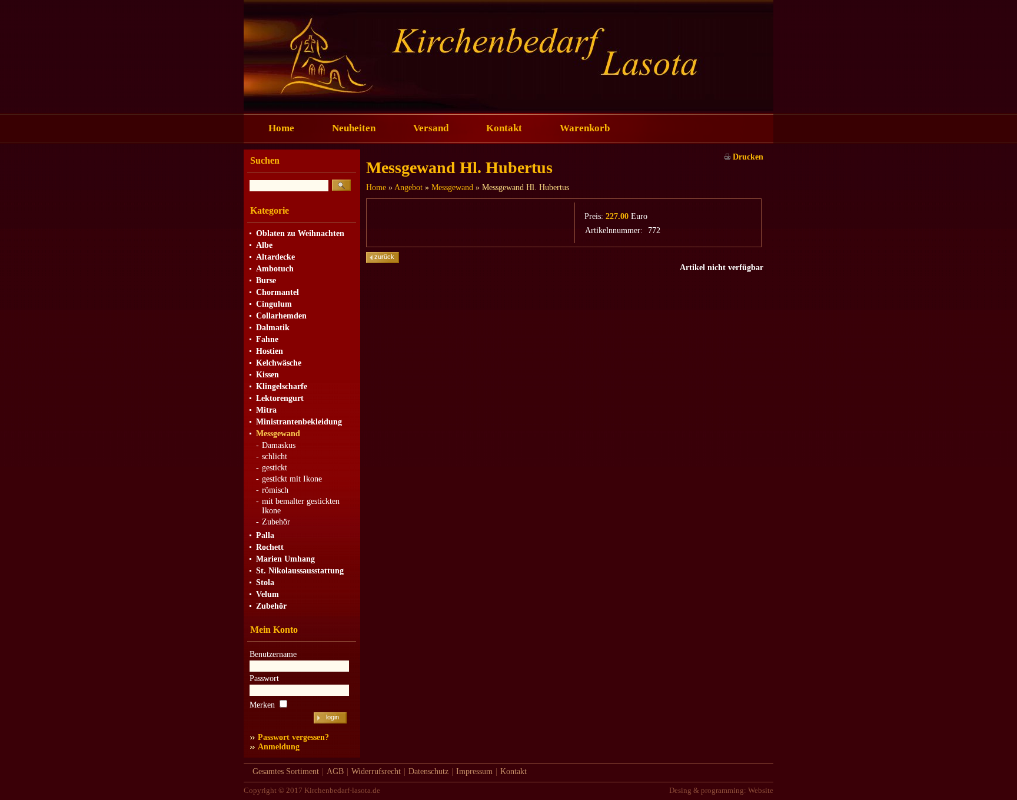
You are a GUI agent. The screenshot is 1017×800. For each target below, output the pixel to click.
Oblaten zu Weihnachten (300, 233)
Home (281, 128)
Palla (265, 535)
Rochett (270, 547)
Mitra (266, 410)
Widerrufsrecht (376, 771)
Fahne (267, 339)
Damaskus (278, 445)
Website (760, 790)
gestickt (274, 467)
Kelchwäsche (278, 362)
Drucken (746, 156)
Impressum (474, 771)
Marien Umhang (285, 559)
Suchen (265, 160)
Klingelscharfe (281, 386)
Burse (266, 280)
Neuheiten (353, 128)
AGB (335, 771)
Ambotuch (275, 268)
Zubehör (276, 521)
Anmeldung (279, 746)
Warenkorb (585, 128)
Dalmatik (273, 327)
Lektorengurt (280, 398)
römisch (275, 490)
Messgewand (278, 433)
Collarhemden (281, 315)
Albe (264, 245)
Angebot (408, 187)
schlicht (274, 456)
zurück (384, 256)
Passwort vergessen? (293, 737)
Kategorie (269, 210)
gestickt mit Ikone (292, 478)
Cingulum (274, 304)
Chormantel (277, 292)
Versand (430, 128)
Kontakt (504, 128)
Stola (265, 582)
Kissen (267, 374)
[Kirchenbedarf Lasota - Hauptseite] (508, 108)
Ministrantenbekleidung (299, 421)
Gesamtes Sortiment (285, 771)
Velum (267, 594)
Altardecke (275, 257)
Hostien (269, 351)
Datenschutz (428, 771)
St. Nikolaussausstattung (300, 570)
